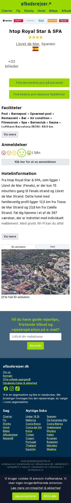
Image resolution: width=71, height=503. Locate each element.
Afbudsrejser (10, 434)
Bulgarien (52, 442)
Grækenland (54, 427)
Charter (7, 11)
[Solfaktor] (52, 21)
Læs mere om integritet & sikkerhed (35, 488)
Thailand (31, 445)
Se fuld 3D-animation (16, 297)
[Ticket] (64, 21)
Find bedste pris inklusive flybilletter (39, 94)
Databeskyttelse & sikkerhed (20, 383)
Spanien (51, 416)
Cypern (30, 438)
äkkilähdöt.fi (61, 464)
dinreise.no (56, 467)
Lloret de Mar (27, 44)
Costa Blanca (55, 423)
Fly (18, 11)
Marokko (52, 445)
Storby (29, 11)
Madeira (51, 449)
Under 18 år (33, 416)
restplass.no (8, 464)
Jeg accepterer (26, 496)
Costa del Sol (34, 427)
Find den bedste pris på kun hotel (39, 82)
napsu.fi (26, 467)
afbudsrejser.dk (44, 464)
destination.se (40, 467)
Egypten (31, 449)
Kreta (29, 431)
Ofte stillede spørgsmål (17, 379)
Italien (50, 434)
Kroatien (52, 438)
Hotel (41, 11)
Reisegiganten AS (39, 461)
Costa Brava (33, 423)
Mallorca (31, 420)
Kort (52, 247)
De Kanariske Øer (57, 420)
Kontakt (7, 375)
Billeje (53, 11)
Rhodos (51, 431)
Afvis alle (50, 496)
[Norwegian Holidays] (18, 21)
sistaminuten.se (25, 464)
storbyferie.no (35, 470)
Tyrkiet (30, 434)
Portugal (31, 442)
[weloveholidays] (30, 21)
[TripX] (41, 21)
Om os (7, 372)
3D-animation (18, 247)
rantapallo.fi (13, 467)
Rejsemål (8, 438)
